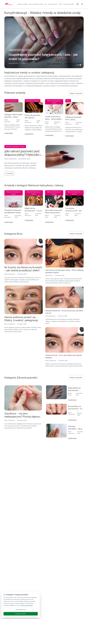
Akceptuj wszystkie (20, 614)
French (60, 4)
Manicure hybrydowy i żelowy (36, 4)
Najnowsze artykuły (22, 4)
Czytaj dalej (9, 173)
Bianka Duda (49, 275)
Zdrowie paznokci (52, 4)
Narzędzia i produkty (68, 4)
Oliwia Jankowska (14, 63)
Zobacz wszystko (76, 93)
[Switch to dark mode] (82, 4)
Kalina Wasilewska (9, 274)
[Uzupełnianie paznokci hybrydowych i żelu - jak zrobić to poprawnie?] (44, 42)
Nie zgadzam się (20, 609)
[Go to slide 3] (80, 65)
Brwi (46, 4)
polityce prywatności (27, 605)
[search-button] (77, 4)
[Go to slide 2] (78, 64)
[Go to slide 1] (76, 64)
